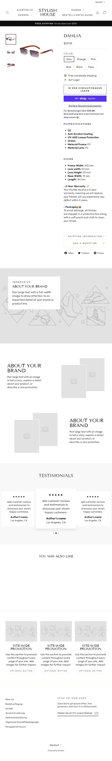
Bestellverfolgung (77, 15)
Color (68, 53)
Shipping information (85, 236)
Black (79, 66)
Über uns (9, 699)
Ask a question (85, 243)
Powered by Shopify (56, 750)
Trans (91, 66)
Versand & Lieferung (15, 713)
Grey (69, 59)
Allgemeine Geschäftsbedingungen (22, 722)
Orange (81, 59)
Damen (76, 9)
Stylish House (48, 12)
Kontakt (9, 708)
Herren (24, 15)
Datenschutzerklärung (16, 717)
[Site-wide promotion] (21, 631)
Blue (68, 66)
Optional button (21, 671)
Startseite (25, 9)
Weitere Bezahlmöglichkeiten (85, 105)
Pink (93, 59)
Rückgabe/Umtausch (15, 726)
